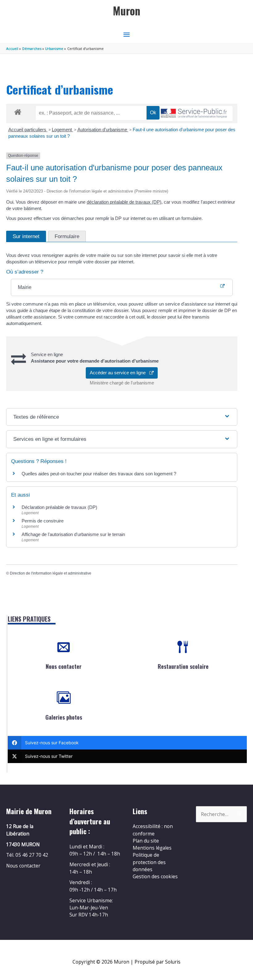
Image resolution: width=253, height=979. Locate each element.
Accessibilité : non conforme (153, 830)
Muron (126, 10)
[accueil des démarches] (18, 111)
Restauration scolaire (183, 666)
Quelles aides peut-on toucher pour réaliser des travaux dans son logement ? (99, 473)
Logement (62, 129)
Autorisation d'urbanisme (102, 129)
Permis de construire (43, 520)
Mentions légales (152, 847)
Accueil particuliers (28, 129)
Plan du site (146, 840)
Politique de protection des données (149, 862)
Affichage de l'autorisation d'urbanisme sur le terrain (73, 534)
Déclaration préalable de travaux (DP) (59, 507)
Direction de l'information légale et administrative (50, 573)
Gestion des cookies (155, 876)
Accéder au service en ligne (119, 372)
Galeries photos (63, 717)
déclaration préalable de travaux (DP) (124, 202)
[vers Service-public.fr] (194, 113)
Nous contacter (63, 666)
